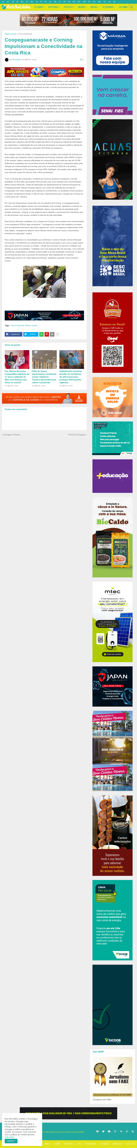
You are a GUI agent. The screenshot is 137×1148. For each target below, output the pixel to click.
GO (8, 2)
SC (60, 2)
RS (69, 2)
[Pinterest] (47, 334)
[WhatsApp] (41, 334)
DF (3, 2)
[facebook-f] (4, 6)
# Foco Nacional (25, 34)
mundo (34, 326)
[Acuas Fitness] (68, 1113)
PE (46, 2)
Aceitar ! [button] (11, 1141)
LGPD (79, 1144)
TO (105, 2)
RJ (17, 2)
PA (89, 2)
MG (22, 2)
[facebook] (97, 1131)
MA (99, 2)
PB (55, 2)
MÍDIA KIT (117, 1144)
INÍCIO (48, 1144)
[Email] (52, 334)
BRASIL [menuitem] (94, 7)
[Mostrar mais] (57, 334)
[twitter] (8, 6)
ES (27, 2)
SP (13, 2)
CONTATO (68, 1144)
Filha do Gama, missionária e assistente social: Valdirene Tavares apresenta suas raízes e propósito (44, 377)
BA (32, 2)
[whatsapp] (19, 6)
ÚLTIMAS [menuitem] (38, 7)
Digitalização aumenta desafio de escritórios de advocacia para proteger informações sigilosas (70, 377)
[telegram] (23, 6)
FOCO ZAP (130, 1144)
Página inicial (10, 34)
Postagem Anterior (11, 435)
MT (79, 2)
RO (94, 2)
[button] (125, 7)
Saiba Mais (9, 1137)
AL (50, 2)
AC (110, 2)
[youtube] (16, 6)
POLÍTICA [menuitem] (68, 7)
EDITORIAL (105, 1144)
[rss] (27, 6)
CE (37, 2)
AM (84, 2)
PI (41, 2)
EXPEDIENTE (90, 1144)
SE (114, 2)
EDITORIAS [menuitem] (53, 7)
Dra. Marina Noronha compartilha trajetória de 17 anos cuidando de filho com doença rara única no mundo (17, 377)
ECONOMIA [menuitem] (108, 7)
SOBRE (57, 1144)
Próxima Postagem (76, 435)
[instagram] (12, 6)
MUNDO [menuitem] (81, 7)
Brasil (27, 326)
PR (64, 2)
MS (74, 2)
